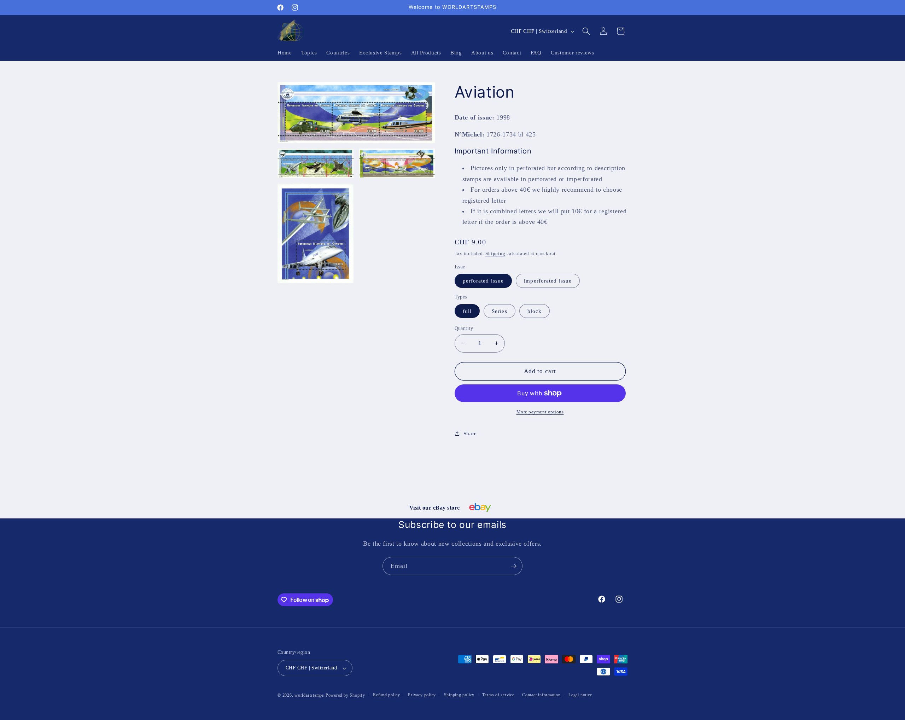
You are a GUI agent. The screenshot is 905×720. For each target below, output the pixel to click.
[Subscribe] (513, 566)
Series (499, 311)
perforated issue (483, 281)
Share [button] (470, 433)
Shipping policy (459, 694)
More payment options (540, 411)
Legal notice (580, 694)
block (534, 311)
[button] (586, 31)
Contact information (541, 694)
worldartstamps (309, 695)
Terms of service (498, 694)
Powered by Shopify (345, 695)
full (467, 311)
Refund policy (386, 694)
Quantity (464, 328)
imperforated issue (548, 281)
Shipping (495, 253)
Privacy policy (422, 694)
